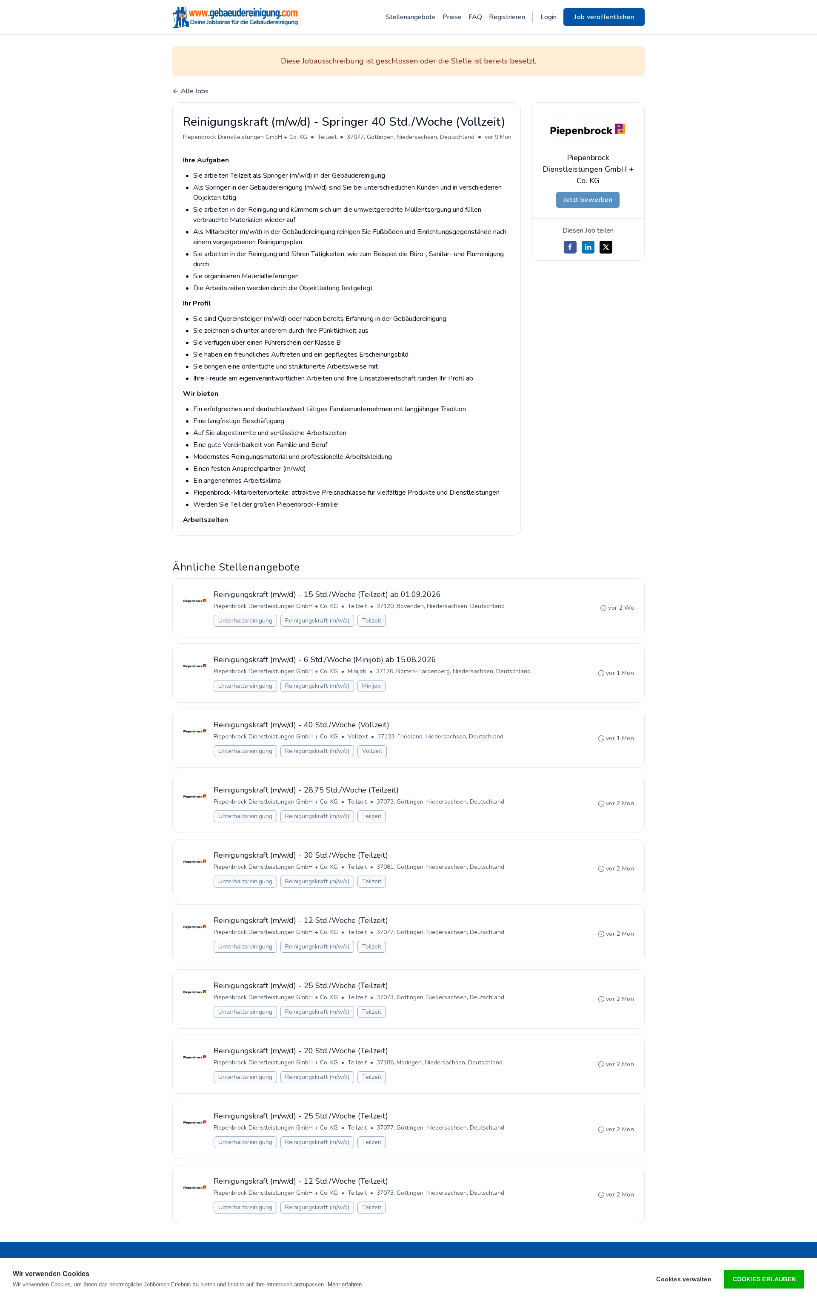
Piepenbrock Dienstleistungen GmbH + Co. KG (245, 137)
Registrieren (507, 17)
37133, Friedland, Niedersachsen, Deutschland (440, 736)
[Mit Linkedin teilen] (588, 247)
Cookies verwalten (683, 1279)
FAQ (475, 17)
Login (548, 17)
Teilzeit (327, 137)
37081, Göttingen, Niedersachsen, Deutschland (440, 867)
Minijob (357, 671)
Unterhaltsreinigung (245, 621)
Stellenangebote (411, 17)
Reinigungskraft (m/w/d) (317, 621)
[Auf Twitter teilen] (606, 247)
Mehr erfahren (345, 1284)
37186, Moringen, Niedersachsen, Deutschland (440, 1062)
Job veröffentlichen (604, 17)
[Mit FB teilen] (570, 247)
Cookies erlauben (764, 1279)
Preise (452, 17)
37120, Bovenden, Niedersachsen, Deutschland (441, 606)
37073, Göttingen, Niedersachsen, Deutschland (440, 802)
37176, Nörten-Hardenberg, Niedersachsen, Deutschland (453, 671)
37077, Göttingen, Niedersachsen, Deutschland (410, 137)
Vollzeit (358, 736)
